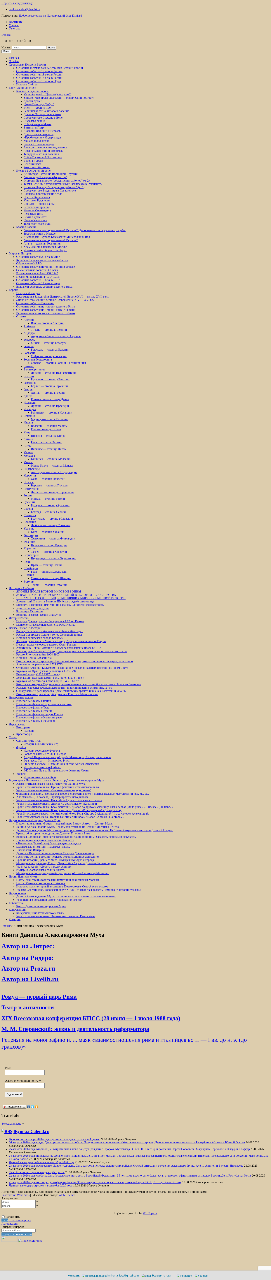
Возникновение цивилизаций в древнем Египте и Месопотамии (57, 694)
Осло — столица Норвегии (48, 478)
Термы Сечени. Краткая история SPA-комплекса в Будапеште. (63, 183)
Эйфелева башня (34, 120)
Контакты (15, 919)
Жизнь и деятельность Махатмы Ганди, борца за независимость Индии (61, 641)
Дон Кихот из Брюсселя (38, 134)
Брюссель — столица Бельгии (50, 349)
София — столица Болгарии (49, 356)
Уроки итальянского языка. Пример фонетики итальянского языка (58, 787)
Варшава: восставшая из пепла (43, 193)
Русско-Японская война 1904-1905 (38, 654)
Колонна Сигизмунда (37, 210)
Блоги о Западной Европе (32, 91)
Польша (29, 482)
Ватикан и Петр (34, 127)
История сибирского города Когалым (39, 637)
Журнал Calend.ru (31, 1131)
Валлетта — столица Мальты (49, 425)
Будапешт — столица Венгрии (50, 379)
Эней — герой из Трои (38, 107)
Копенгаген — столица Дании (50, 399)
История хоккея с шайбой (40, 777)
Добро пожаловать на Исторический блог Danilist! (50, 15)
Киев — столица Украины (47, 531)
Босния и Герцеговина (38, 359)
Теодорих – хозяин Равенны (41, 154)
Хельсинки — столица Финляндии (53, 538)
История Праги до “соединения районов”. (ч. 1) (54, 187)
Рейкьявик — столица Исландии (51, 412)
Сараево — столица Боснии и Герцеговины (58, 362)
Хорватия (30, 548)
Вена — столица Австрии (47, 323)
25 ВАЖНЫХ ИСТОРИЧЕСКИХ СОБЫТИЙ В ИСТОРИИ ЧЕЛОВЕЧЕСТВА (66, 594)
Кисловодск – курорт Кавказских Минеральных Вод (57, 236)
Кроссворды (24, 734)
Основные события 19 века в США (38, 280)
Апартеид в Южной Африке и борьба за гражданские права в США (59, 647)
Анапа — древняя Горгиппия (42, 243)
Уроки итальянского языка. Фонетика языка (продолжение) (53, 790)
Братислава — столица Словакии (52, 518)
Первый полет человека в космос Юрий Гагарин (46, 644)
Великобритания (34, 369)
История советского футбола (42, 750)
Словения (30, 521)
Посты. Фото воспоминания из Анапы (40, 883)
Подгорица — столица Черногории (53, 558)
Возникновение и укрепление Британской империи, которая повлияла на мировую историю (74, 661)
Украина (29, 528)
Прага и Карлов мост (37, 197)
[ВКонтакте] (29, 1107)
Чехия (27, 561)
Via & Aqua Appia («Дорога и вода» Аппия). (43, 866)
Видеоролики (17, 893)
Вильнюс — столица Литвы (48, 449)
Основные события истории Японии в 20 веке (45, 266)
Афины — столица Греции (48, 392)
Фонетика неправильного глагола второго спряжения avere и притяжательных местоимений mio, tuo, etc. (82, 793)
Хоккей (21, 773)
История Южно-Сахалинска (34, 657)
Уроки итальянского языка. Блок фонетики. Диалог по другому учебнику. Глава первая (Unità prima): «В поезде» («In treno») (94, 806)
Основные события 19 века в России (39, 71)
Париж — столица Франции (49, 545)
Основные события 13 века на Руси (38, 81)
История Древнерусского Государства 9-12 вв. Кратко (50, 621)
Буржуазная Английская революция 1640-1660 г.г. (47, 681)
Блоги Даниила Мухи (22, 87)
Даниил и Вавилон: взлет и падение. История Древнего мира (55, 853)
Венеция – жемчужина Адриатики (45, 147)
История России (19, 618)
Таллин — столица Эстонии (49, 584)
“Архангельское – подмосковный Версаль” (51, 240)
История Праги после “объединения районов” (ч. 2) (57, 180)
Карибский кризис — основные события (42, 260)
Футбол (21, 747)
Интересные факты (21, 697)
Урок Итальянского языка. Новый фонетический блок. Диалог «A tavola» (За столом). (70, 816)
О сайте (14, 61)
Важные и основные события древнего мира (44, 286)
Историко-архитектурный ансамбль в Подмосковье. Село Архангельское (62, 886)
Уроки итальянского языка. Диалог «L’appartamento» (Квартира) (56, 803)
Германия (30, 382)
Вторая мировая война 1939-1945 (37, 273)
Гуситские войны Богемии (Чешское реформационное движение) (57, 856)
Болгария (29, 352)
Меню (6, 51)
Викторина (23, 727)
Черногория (31, 555)
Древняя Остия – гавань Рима (42, 114)
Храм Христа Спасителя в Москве (45, 246)
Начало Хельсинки (35, 220)
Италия (28, 422)
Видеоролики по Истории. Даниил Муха (34, 820)
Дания (28, 396)
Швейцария (31, 568)
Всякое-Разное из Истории (25, 628)
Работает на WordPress (15, 1195)
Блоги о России (26, 226)
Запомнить (13, 1216)
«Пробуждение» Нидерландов (43, 137)
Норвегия (30, 475)
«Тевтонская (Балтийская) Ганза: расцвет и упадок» (48, 843)
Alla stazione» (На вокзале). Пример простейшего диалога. (52, 797)
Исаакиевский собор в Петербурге (45, 250)
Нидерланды (32, 468)
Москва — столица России (48, 498)
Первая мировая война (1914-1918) (38, 276)
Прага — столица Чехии (46, 565)
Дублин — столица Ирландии (50, 405)
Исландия (30, 409)
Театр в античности (27, 1007)
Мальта (28, 452)
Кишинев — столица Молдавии (51, 458)
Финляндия (31, 535)
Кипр (27, 432)
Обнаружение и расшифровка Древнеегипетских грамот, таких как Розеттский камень (71, 690)
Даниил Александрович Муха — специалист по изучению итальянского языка (66, 896)
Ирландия (30, 402)
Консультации (18, 909)
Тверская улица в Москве (39, 233)
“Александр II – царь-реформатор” (45, 177)
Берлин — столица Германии (49, 386)
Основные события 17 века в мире (38, 283)
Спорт (13, 737)
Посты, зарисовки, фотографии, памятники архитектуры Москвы (57, 879)
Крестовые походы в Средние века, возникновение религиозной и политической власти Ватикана (78, 684)
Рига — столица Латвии (46, 442)
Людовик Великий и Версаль (42, 130)
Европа (13, 289)
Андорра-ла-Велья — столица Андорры (56, 336)
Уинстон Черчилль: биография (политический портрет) (58, 97)
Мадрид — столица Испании (49, 419)
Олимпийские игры (28, 740)
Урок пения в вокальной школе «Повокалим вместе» (49, 899)
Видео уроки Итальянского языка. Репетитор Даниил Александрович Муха (56, 780)
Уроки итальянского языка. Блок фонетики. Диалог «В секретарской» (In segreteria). (68, 810)
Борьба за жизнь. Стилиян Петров (45, 753)
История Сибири (27, 84)
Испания (29, 415)
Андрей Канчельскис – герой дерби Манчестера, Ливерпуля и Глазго (67, 757)
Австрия (29, 319)
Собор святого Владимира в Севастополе (50, 190)
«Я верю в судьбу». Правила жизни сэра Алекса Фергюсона (61, 763)
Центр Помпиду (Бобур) (39, 104)
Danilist (6, 34)
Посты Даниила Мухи (23, 876)
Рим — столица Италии (46, 429)
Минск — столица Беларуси (49, 342)
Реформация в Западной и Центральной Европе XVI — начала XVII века (62, 296)
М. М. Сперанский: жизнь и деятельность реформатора (75, 1029)
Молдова (29, 455)
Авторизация (9, 1223)
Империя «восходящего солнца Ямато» (41, 869)
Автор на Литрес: (27, 946)
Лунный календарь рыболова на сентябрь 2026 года (41, 1162)
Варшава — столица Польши (49, 485)
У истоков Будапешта (37, 200)
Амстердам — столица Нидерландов (54, 472)
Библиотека (16, 903)
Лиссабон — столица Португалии (52, 492)
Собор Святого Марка (37, 124)
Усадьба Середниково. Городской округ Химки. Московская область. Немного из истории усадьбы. (78, 889)
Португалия (31, 488)
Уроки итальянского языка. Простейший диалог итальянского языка (59, 800)
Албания (29, 326)
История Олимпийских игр (41, 744)
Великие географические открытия (38, 614)
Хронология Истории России (27, 64)
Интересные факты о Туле (32, 707)
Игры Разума (17, 724)
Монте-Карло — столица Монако (52, 465)
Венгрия (29, 376)
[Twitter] (32, 1107)
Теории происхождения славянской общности (45, 840)
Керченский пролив (36, 207)
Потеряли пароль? (19, 1220)
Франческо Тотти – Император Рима (47, 760)
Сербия (28, 508)
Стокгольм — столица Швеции (51, 578)
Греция (28, 389)
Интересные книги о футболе (42, 767)
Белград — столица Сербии (48, 512)
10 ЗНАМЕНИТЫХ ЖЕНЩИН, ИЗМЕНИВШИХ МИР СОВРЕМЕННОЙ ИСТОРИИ (71, 598)
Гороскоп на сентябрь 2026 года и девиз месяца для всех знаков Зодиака (54, 1139)
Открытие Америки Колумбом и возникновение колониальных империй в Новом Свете (72, 667)
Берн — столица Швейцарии (49, 571)
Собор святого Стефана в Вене (43, 117)
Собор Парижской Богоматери (43, 157)
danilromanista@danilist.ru (24, 9)
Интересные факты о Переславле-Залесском (44, 704)
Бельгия (29, 346)
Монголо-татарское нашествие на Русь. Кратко (45, 624)
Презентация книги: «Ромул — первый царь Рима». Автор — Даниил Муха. (64, 823)
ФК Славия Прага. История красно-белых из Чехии (56, 770)
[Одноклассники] (36, 1107)
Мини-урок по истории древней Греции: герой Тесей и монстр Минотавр (62, 873)
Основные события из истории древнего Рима (45, 306)
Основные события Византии (35, 303)
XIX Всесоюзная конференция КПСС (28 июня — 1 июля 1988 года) (90, 1018)
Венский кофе (32, 164)
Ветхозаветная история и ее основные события (45, 313)
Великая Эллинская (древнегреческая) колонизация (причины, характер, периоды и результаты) (76, 836)
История (29, 730)
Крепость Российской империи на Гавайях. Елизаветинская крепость (60, 604)
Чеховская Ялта (33, 213)
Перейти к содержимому (17, 3)
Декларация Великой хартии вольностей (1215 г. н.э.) (50, 677)
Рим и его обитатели (37, 167)
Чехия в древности (35, 217)
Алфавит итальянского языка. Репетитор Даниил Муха (51, 783)
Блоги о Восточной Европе (33, 170)
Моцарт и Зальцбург (36, 140)
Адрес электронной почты (23, 1080)
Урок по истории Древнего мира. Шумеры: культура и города (55, 859)
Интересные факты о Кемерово (35, 720)
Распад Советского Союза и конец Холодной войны (49, 634)
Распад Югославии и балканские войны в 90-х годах (49, 631)
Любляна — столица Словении (50, 525)
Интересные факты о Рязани (34, 710)
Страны (21, 316)
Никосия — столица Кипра (48, 435)
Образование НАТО (29, 263)
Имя (8, 1068)
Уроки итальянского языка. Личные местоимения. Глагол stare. (55, 916)
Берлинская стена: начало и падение (46, 110)
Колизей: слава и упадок (39, 144)
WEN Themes (66, 1195)
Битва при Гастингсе (29, 611)
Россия (28, 495)
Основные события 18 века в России (39, 74)
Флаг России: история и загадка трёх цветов (37, 1172)
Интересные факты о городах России (39, 714)
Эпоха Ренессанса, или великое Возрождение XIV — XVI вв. (55, 299)
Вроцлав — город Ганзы (39, 203)
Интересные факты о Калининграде (39, 717)
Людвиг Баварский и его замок (43, 150)
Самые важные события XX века (37, 270)
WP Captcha (150, 1213)
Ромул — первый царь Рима (39, 996)
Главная (14, 57)
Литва (27, 445)
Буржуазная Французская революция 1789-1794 (46, 671)
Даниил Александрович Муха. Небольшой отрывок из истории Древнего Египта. (67, 826)
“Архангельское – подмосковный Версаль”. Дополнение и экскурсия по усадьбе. (75, 230)
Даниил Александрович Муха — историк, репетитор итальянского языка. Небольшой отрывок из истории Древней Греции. (94, 830)
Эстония (29, 581)
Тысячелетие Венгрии (37, 223)
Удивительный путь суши (32, 608)
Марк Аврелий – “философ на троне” (47, 94)
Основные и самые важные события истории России (49, 67)
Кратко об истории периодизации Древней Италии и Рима (53, 833)
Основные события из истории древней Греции (46, 309)
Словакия (30, 515)
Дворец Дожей (33, 101)
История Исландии (28, 293)
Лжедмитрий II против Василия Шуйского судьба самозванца (55, 601)
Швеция (29, 574)
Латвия (28, 439)
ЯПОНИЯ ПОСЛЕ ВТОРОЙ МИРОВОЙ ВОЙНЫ (48, 591)
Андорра (29, 333)
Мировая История (20, 253)
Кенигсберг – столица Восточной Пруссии (51, 173)
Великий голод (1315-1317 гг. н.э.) (38, 674)
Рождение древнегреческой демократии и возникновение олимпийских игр (64, 687)
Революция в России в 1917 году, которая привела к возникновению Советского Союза (71, 651)
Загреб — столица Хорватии (49, 551)
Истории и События (21, 588)
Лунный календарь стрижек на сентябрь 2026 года (40, 1185)
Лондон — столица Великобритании (54, 372)
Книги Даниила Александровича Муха (41, 906)
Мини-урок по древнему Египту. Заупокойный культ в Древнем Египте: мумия (66, 863)
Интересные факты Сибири (33, 700)
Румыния (29, 502)
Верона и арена (33, 160)
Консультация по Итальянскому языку (40, 913)
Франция (29, 541)
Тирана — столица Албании (49, 329)
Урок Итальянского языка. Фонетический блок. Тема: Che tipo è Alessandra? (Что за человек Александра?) (82, 813)
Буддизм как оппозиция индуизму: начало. (43, 846)
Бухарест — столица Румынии (50, 505)
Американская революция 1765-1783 (39, 664)
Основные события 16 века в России (39, 77)
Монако (28, 462)
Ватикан (29, 366)
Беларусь (29, 339)
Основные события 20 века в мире (38, 256)
